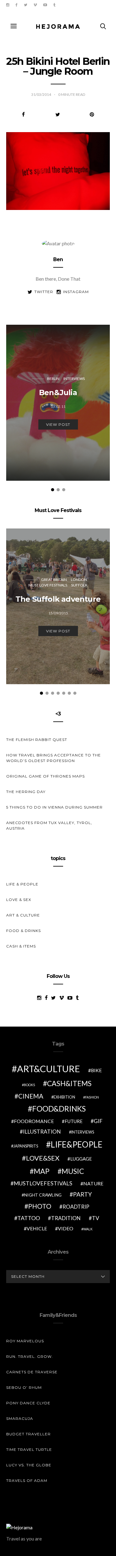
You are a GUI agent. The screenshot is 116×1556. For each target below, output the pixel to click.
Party (82, 1194)
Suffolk (79, 585)
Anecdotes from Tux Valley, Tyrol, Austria (49, 825)
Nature (93, 1183)
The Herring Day (25, 791)
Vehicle (37, 1228)
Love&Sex (42, 1158)
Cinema (30, 1096)
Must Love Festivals (47, 585)
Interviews (74, 378)
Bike (96, 1070)
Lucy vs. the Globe (28, 1465)
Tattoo (28, 1218)
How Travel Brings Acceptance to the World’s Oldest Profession (53, 758)
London (79, 579)
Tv (95, 1218)
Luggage (81, 1158)
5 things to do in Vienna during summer (54, 807)
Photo (39, 1206)
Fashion (92, 1097)
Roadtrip (75, 1206)
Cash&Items (69, 1083)
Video (65, 1228)
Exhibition (64, 1097)
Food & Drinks (23, 930)
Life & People (22, 884)
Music (73, 1171)
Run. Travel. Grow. (29, 1356)
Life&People (76, 1144)
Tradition (66, 1218)
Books (29, 1085)
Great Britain (54, 579)
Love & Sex (18, 899)
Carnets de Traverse (32, 1372)
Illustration (42, 1131)
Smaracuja (19, 1418)
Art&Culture (48, 1068)
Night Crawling (43, 1194)
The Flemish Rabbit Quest (36, 739)
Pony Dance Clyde (28, 1403)
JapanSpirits (25, 1146)
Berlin (53, 378)
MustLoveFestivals (43, 1183)
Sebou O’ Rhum (24, 1387)
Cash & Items (21, 946)
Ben (58, 259)
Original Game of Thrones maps (45, 776)
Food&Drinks (59, 1108)
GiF (98, 1121)
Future (74, 1121)
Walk (87, 1229)
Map (41, 1171)
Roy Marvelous (25, 1341)
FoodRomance (34, 1121)
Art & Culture (23, 915)
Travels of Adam (26, 1480)
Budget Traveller (28, 1434)
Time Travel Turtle (29, 1449)
